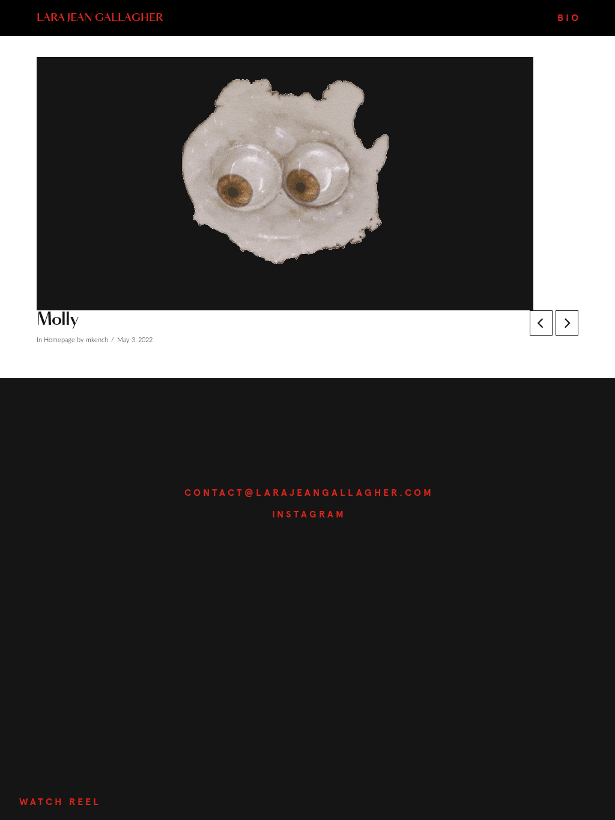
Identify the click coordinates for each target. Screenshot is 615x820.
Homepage (59, 340)
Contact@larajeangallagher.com (309, 493)
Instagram (309, 514)
